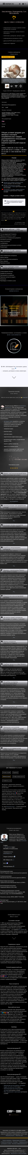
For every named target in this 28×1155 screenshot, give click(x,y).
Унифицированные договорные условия (10, 245)
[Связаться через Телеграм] (14, 856)
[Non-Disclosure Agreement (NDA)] (14, 311)
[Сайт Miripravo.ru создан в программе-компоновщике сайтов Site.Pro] (18, 1111)
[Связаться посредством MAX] (7, 863)
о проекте (22, 929)
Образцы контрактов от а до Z (8, 235)
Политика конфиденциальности (19, 1143)
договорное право (8, 421)
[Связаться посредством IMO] (13, 859)
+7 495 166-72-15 (7, 847)
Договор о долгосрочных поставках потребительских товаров (12, 186)
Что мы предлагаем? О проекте (8, 234)
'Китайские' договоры (6, 239)
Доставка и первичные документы (9, 259)
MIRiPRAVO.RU (9, 4)
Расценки (15, 1142)
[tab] (6, 772)
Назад (8, 57)
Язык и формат (4, 261)
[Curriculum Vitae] (15, 368)
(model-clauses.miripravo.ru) (14, 334)
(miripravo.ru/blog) (14, 291)
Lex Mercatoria (4, 243)
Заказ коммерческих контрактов (8, 255)
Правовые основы (5, 262)
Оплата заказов (4, 257)
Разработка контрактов (6, 273)
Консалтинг (3, 278)
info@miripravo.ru (7, 853)
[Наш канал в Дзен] (9, 1111)
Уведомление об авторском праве (18, 1153)
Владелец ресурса (10, 1135)
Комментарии (3, 247)
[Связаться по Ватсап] (13, 866)
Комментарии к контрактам (19, 1140)
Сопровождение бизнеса (6, 271)
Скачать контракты (7, 1140)
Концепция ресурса (10, 806)
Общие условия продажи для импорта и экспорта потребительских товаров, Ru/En (14, 202)
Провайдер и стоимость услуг (8, 280)
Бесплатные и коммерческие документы (10, 237)
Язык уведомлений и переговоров (12, 1091)
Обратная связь (19, 1135)
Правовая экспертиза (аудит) (7, 277)
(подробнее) (15, 501)
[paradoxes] (25, 397)
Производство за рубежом (7, 275)
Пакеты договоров (5, 241)
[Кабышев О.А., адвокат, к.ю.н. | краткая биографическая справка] (4, 837)
